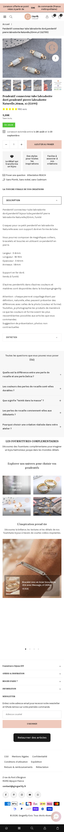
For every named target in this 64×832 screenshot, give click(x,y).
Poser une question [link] (15, 175)
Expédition (36, 762)
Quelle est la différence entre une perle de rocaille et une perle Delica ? (26, 374)
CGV (6, 756)
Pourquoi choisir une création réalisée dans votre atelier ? (30, 426)
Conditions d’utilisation (16, 762)
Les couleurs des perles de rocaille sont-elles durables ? (28, 388)
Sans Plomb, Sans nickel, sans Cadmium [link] (26, 179)
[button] (55, 58)
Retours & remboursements (18, 767)
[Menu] (19, 828)
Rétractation (42, 767)
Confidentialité (39, 756)
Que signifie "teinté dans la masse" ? (23, 400)
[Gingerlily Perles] (32, 16)
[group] (32, 58)
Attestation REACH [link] (36, 175)
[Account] (47, 16)
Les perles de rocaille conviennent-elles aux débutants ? (27, 412)
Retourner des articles (32, 737)
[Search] (11, 16)
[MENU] (5, 16)
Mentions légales (20, 756)
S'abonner (32, 724)
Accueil (6, 24)
